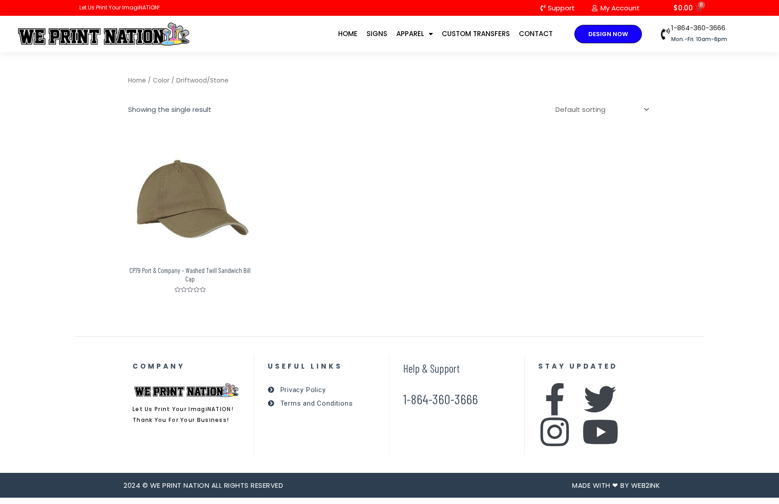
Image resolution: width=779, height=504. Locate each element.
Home (347, 33)
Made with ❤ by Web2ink (616, 485)
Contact (536, 33)
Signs (377, 33)
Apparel (410, 33)
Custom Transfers (476, 33)
